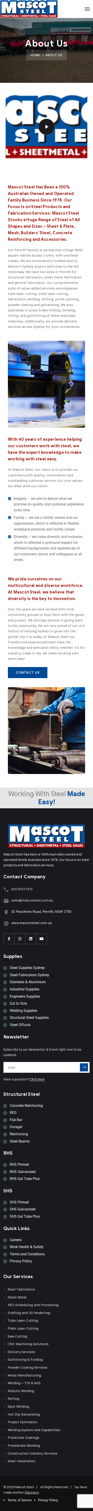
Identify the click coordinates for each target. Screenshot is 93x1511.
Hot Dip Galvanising (24, 1414)
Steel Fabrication (21, 1289)
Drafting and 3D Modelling (29, 1313)
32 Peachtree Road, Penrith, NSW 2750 (41, 912)
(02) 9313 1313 (22, 889)
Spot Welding (18, 1406)
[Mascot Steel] (46, 9)
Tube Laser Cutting (23, 1320)
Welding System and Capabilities (34, 1430)
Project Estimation (22, 1422)
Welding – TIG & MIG (24, 1383)
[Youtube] (41, 938)
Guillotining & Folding (25, 1359)
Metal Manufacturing (24, 1375)
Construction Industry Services (32, 1453)
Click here (37, 1079)
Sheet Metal (17, 1297)
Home (35, 55)
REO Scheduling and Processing (33, 1305)
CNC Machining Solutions (28, 1344)
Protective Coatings (23, 1437)
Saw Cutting (17, 1336)
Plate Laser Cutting (23, 1328)
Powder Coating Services (27, 1367)
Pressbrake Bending (24, 1445)
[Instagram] (19, 938)
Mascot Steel (24, 1487)
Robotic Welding (21, 1391)
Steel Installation (21, 1461)
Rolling (13, 1398)
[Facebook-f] (9, 938)
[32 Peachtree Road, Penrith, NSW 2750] (6, 912)
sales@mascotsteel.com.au (32, 900)
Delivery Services (21, 1352)
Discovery (32, 1492)
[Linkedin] (30, 938)
